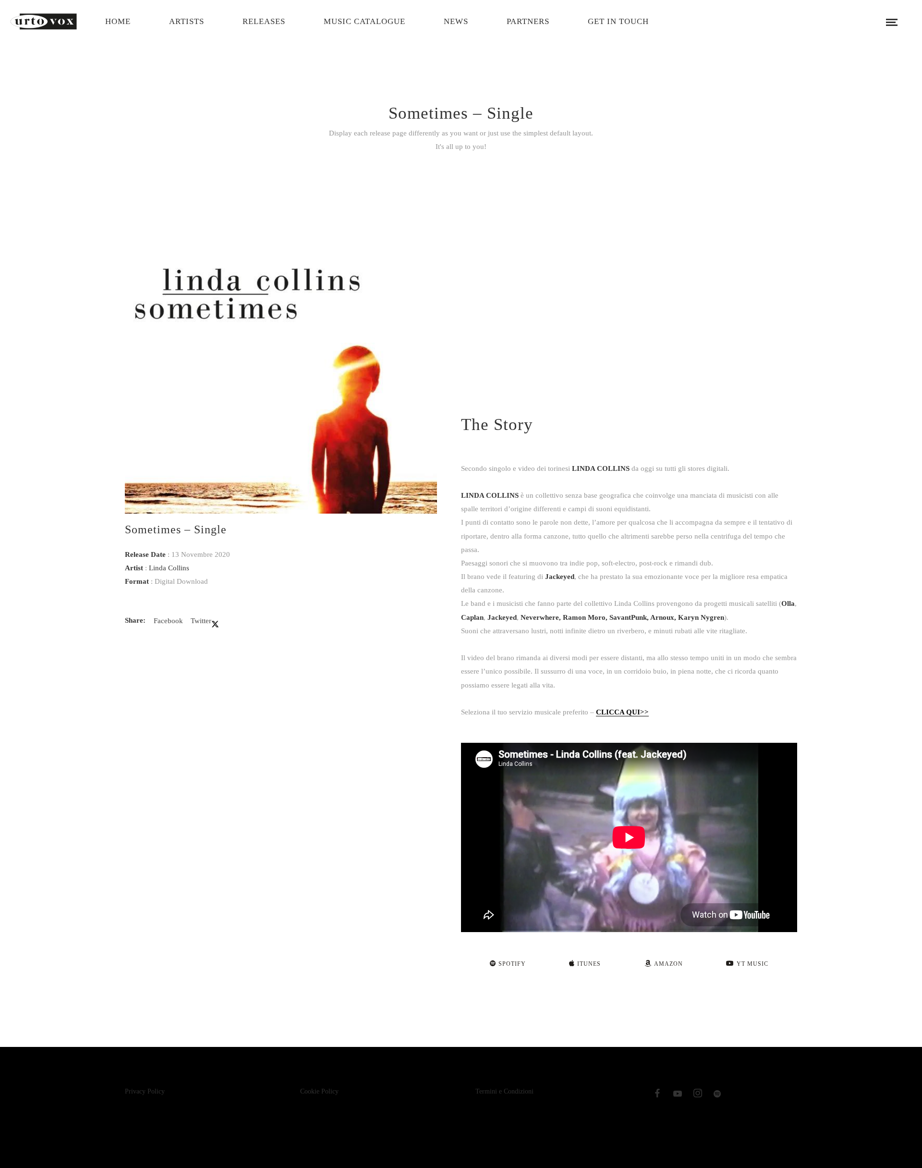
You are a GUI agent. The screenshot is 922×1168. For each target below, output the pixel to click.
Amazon (668, 963)
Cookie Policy (319, 1091)
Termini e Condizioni (504, 1091)
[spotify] (718, 1095)
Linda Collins (169, 568)
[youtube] (677, 1096)
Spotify (512, 963)
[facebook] (657, 1095)
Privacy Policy (145, 1091)
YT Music (752, 963)
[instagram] (697, 1095)
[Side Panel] (892, 21)
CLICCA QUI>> (622, 712)
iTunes (589, 963)
